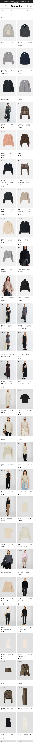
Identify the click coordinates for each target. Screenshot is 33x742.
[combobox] (6, 372)
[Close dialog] (30, 359)
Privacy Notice (19, 389)
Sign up (16, 382)
